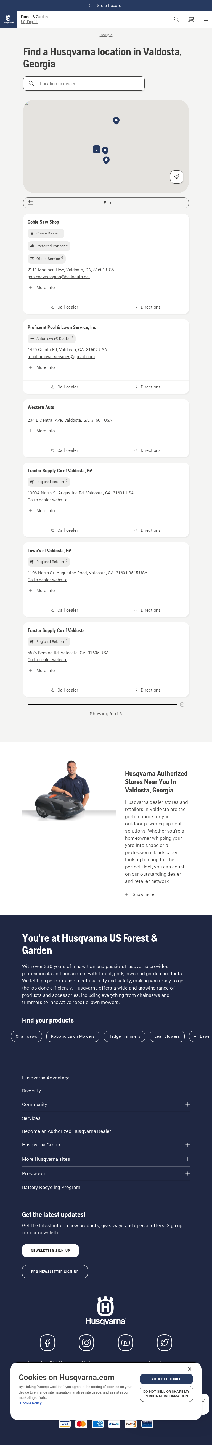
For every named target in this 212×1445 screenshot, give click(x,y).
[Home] (8, 19)
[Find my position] (176, 177)
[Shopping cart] (191, 19)
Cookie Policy (31, 1403)
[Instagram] (86, 1342)
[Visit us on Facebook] (47, 1342)
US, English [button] (29, 22)
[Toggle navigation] (205, 19)
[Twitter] (164, 1342)
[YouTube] (125, 1342)
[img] (46, 233)
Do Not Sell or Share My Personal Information (166, 1393)
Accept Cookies (166, 1379)
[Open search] (176, 19)
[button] (106, 160)
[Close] (189, 1369)
